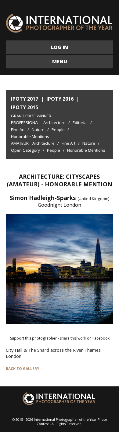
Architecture (54, 122)
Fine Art (18, 129)
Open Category (25, 150)
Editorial (80, 122)
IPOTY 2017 (24, 98)
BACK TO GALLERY (22, 368)
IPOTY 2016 (60, 98)
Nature (38, 129)
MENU (59, 61)
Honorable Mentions (30, 136)
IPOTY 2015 (24, 107)
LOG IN (59, 47)
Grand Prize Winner (31, 116)
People (58, 129)
